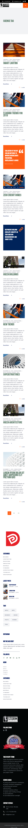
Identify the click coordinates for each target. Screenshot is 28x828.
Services (5, 670)
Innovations (17, 469)
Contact (5, 674)
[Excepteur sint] (5, 586)
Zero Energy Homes (12, 195)
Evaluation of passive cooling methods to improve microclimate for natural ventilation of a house (11, 156)
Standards (6, 568)
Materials (6, 565)
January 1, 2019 (7, 59)
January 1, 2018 (13, 586)
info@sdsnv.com (17, 1)
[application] (14, 187)
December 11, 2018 (8, 469)
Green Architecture (12, 422)
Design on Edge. (14, 827)
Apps (4, 470)
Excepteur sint (12, 585)
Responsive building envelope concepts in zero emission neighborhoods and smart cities (11, 235)
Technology (6, 572)
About (4, 668)
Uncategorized (7, 574)
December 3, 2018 (14, 592)
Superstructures (11, 374)
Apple (4, 61)
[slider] (21, 187)
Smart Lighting (10, 63)
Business (9, 470)
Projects (5, 672)
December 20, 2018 (8, 321)
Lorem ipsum (12, 591)
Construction (7, 559)
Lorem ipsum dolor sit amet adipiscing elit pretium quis (13, 475)
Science (14, 61)
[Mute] (17, 187)
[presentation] (6, 100)
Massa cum (11, 596)
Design (9, 61)
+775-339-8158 (7, 1)
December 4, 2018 (14, 598)
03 (18, 513)
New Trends (8, 324)
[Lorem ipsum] (5, 592)
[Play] (4, 187)
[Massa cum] (5, 597)
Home (4, 667)
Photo (7, 619)
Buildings (6, 557)
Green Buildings (10, 274)
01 (9, 513)
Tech (18, 61)
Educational (16, 59)
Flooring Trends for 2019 (13, 114)
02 (14, 513)
